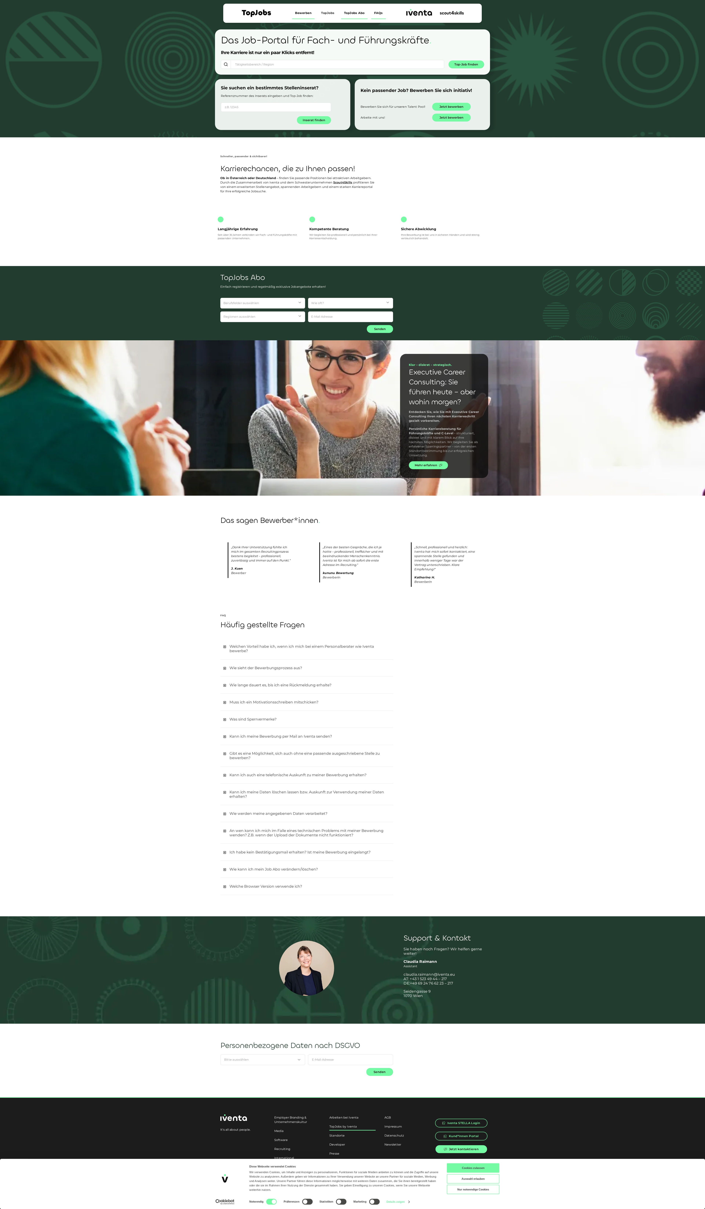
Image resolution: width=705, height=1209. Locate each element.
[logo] (419, 10)
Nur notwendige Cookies (473, 1189)
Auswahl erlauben (473, 1178)
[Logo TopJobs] (256, 11)
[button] (306, 648)
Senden (380, 329)
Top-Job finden (466, 64)
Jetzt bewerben (451, 106)
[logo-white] (233, 1115)
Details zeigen (395, 1201)
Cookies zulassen (473, 1167)
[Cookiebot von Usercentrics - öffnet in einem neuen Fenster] (225, 1202)
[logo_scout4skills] (452, 12)
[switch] (307, 1202)
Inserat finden (314, 120)
